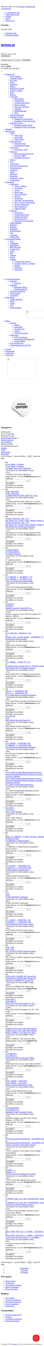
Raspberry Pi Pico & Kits (23, 125)
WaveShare (5, 454)
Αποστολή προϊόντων (13, 1300)
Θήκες (12, 82)
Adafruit (4, 448)
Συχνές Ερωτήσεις (12, 1304)
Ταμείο (7, 19)
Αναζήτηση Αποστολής (13, 1319)
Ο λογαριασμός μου (12, 12)
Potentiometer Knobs (21, 145)
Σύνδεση (8, 1317)
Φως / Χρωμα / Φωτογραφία (24, 202)
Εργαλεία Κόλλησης (21, 215)
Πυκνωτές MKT (20, 156)
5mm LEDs (18, 137)
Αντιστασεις (14, 148)
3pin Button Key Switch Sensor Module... (20, 527)
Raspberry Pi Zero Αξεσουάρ (25, 121)
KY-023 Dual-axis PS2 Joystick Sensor (19, 924)
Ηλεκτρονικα (10, 131)
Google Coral (15, 249)
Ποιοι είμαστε (10, 1281)
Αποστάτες (14, 235)
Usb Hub (17, 109)
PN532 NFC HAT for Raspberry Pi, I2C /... (21, 1003)
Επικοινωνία (9, 1306)
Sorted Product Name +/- (10, 438)
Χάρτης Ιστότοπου (12, 1287)
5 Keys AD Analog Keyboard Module (19, 581)
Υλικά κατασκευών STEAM (20, 345)
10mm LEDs (19, 139)
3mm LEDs (18, 135)
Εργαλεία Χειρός (20, 219)
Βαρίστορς (14, 174)
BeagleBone (14, 245)
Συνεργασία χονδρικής (13, 1285)
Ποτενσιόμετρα (15, 141)
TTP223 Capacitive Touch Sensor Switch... (20, 1145)
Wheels (17, 331)
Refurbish (13, 285)
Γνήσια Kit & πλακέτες (22, 261)
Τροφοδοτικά (19, 101)
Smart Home (9, 297)
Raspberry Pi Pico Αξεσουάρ (24, 127)
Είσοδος (22, 7)
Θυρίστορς (14, 176)
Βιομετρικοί (18, 192)
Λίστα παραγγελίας (12, 14)
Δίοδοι (12, 172)
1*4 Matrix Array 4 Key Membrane (18, 468)
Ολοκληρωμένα (15, 168)
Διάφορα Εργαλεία (21, 217)
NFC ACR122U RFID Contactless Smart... (20, 951)
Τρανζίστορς (14, 164)
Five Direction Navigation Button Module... (21, 747)
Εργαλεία (13, 211)
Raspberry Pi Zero (16, 117)
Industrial (8, 129)
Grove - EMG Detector (13, 812)
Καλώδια (13, 227)
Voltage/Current (20, 209)
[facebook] (24, 1268)
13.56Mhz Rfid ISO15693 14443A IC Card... (21, 495)
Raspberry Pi (10, 74)
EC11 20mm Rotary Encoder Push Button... (21, 695)
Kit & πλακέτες (15, 76)
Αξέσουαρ (13, 97)
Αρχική (8, 349)
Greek (14, 33)
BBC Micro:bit (15, 247)
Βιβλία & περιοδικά (17, 89)
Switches (17, 283)
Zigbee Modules (16, 223)
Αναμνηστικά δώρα (17, 115)
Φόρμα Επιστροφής (12, 1321)
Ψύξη (16, 113)
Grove (12, 251)
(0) (7, 64)
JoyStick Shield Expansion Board (17, 870)
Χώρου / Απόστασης (21, 204)
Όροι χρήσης (10, 1298)
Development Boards (13, 239)
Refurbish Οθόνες (20, 287)
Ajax (11, 306)
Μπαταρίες (14, 229)
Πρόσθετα (13, 84)
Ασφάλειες (14, 170)
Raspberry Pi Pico (16, 123)
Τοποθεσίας (18, 198)
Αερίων (17, 190)
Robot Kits (18, 327)
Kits (11, 233)
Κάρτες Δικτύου (20, 105)
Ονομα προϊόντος (7, 440)
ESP (11, 253)
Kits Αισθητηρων (20, 207)
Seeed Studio (5, 452)
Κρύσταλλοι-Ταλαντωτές (19, 166)
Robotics (13, 323)
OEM (3, 450)
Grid (12, 434)
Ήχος (12, 93)
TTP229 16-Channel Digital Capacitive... (20, 1205)
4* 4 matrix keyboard (13, 554)
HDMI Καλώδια (20, 111)
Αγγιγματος (18, 188)
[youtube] (24, 1272)
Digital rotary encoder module (16, 639)
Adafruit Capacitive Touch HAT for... (18, 608)
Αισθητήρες (14, 184)
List (9, 434)
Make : (7, 321)
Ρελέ (11, 162)
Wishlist (8, 17)
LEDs (12, 133)
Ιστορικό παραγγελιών (13, 1315)
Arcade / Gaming (16, 91)
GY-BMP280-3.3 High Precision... (17, 841)
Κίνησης (17, 196)
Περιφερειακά (15, 293)
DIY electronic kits (16, 343)
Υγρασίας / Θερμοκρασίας (23, 200)
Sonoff (12, 304)
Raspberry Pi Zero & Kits (23, 119)
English (16, 35)
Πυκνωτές (13, 152)
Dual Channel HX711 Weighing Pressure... (20, 668)
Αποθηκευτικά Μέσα (22, 103)
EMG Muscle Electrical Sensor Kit (17, 720)
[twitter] (24, 1270)
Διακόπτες (13, 225)
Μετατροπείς (19, 99)
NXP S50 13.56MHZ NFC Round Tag (19, 980)
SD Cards (13, 80)
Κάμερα (13, 95)
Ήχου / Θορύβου (20, 194)
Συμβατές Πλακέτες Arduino (24, 263)
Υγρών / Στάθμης (20, 186)
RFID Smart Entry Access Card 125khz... (20, 1058)
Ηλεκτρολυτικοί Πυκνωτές (24, 154)
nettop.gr (15, 1344)
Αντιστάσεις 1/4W (21, 150)
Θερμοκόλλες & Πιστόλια (23, 221)
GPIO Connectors (20, 337)
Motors (17, 325)
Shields (17, 266)
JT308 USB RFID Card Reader (16, 897)
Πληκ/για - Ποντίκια (21, 107)
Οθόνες (12, 86)
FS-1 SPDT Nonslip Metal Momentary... (19, 785)
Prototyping (14, 335)
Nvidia (12, 257)
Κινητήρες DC (19, 329)
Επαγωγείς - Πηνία (16, 178)
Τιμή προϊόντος (6, 442)
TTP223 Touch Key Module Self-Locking (20, 1174)
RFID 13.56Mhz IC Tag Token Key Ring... (21, 1033)
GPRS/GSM (14, 237)
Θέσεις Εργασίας (11, 1289)
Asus (12, 241)
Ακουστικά (14, 295)
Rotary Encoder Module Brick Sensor (18, 1085)
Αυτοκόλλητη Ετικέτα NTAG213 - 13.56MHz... (22, 1237)
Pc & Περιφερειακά (12, 279)
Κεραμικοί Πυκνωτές (22, 158)
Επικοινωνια (9, 21)
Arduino (13, 259)
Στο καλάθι (9, 483)
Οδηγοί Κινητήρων (21, 333)
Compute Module (16, 78)
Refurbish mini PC (21, 289)
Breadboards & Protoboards (24, 339)
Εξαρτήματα (9, 182)
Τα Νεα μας (9, 1283)
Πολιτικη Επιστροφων (13, 1302)
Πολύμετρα (18, 213)
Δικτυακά (13, 281)
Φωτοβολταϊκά (15, 231)
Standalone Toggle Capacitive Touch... (19, 1112)
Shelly (12, 301)
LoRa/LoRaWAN (16, 299)
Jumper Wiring (19, 341)
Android (13, 255)
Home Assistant (15, 308)
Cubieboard (14, 243)
